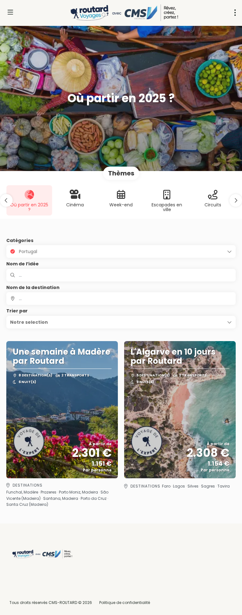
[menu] (235, 13)
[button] (6, 200)
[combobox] (121, 298)
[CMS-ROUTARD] (41, 554)
